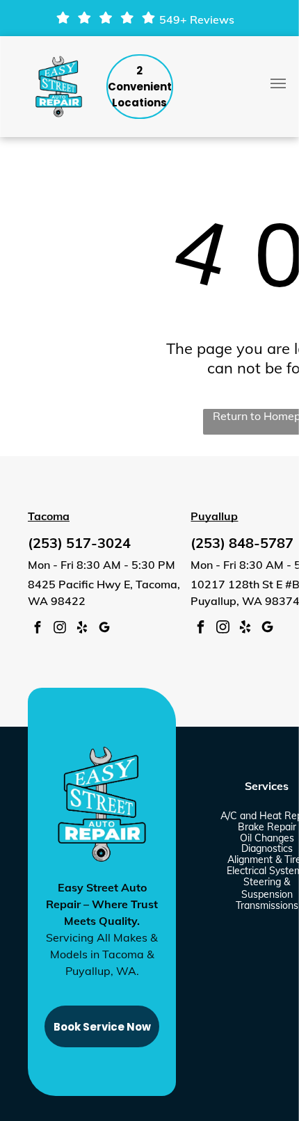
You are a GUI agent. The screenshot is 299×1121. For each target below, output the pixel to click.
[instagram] (60, 629)
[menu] (278, 83)
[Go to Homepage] (59, 58)
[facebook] (37, 629)
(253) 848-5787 (242, 542)
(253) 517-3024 (79, 542)
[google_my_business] (104, 629)
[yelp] (82, 629)
